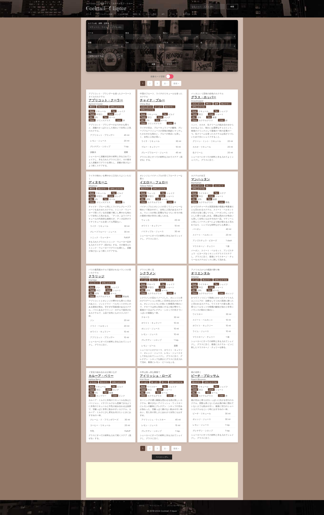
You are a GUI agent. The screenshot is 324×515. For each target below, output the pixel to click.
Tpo (127, 42)
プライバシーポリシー (176, 505)
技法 (127, 33)
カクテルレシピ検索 (105, 14)
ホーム (88, 14)
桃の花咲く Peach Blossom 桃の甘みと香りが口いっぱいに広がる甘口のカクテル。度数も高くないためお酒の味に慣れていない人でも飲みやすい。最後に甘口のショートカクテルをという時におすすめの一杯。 (212, 405)
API (163, 14)
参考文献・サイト (190, 14)
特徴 (90, 52)
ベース (90, 33)
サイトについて (156, 505)
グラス (165, 42)
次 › (165, 83)
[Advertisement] (162, 480)
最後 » (176, 83)
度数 (90, 42)
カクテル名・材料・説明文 (98, 23)
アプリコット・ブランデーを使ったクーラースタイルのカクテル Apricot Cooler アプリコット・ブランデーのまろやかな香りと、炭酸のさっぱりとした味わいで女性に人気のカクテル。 (110, 129)
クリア (169, 64)
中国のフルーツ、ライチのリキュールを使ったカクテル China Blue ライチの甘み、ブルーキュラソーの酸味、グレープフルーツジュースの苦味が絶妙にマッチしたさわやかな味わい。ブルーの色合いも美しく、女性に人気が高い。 (161, 126)
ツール (172, 14)
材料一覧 (137, 14)
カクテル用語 (151, 14)
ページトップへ (162, 457)
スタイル (204, 33)
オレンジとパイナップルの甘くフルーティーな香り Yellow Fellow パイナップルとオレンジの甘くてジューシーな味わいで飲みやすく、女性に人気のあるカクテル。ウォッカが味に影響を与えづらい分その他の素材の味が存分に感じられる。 (161, 207)
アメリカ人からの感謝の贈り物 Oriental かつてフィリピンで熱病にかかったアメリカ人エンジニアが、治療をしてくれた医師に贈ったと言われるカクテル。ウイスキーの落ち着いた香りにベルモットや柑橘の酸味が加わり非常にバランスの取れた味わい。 (212, 308)
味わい (165, 33)
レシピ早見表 (123, 14)
